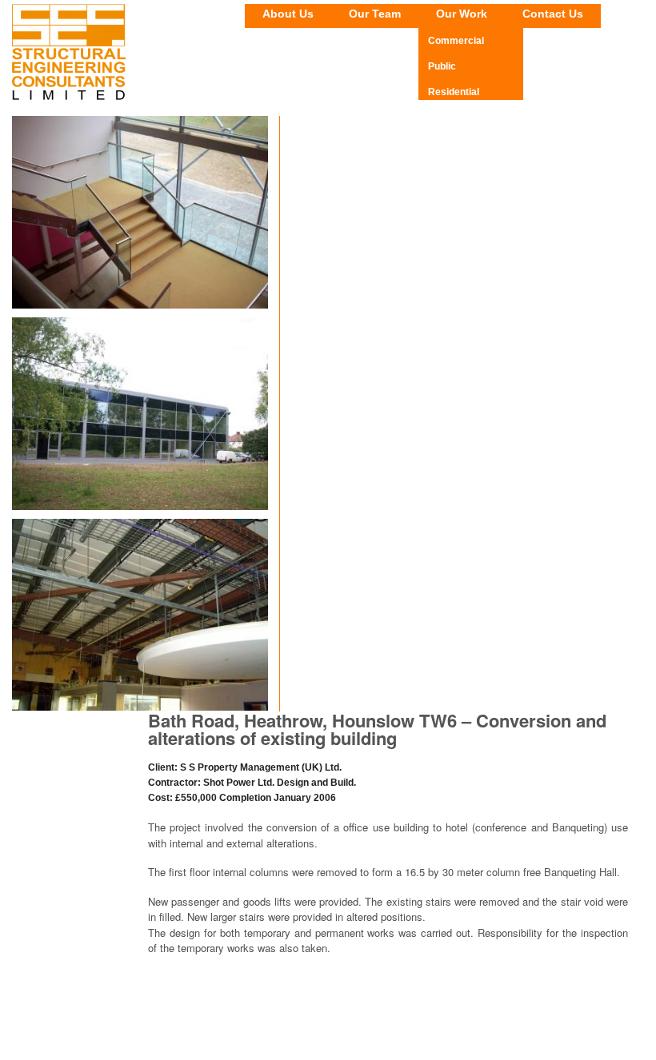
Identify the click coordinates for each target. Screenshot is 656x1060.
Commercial (456, 40)
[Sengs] (69, 97)
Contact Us (552, 13)
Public (442, 66)
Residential (453, 92)
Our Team (375, 13)
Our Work (461, 13)
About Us (288, 13)
